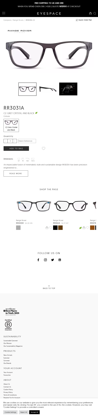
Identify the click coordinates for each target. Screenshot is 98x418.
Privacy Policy (8, 392)
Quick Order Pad (85, 20)
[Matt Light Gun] (18, 227)
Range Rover (18, 20)
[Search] (95, 13)
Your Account (8, 372)
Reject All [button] (23, 412)
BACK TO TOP (49, 288)
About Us (7, 384)
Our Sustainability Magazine (13, 346)
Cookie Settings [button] (10, 412)
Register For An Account (12, 398)
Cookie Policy (8, 389)
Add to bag (16, 148)
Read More (16, 173)
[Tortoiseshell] (60, 227)
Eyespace (7, 20)
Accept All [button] (34, 412)
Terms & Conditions (10, 395)
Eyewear (6, 358)
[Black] (55, 227)
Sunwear (7, 360)
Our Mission (8, 343)
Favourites (7, 375)
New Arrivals (8, 355)
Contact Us (7, 387)
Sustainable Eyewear (11, 341)
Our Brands (7, 363)
